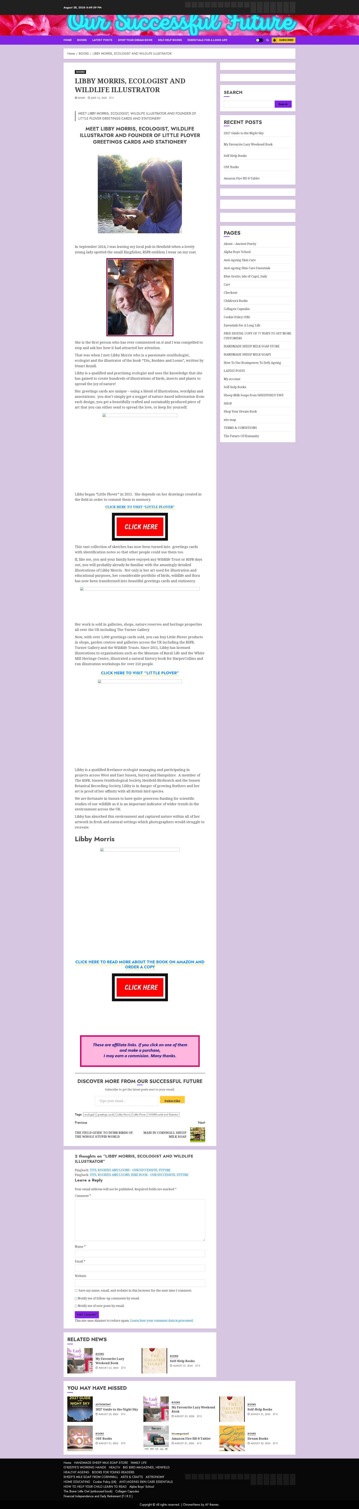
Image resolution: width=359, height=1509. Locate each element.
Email (80, 1261)
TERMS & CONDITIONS (240, 428)
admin (81, 98)
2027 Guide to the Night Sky (244, 133)
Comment (83, 1196)
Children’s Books (236, 301)
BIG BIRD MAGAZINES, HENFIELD (146, 1467)
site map (230, 419)
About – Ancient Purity (240, 244)
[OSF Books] (80, 1438)
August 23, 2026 (109, 1368)
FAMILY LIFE (139, 1463)
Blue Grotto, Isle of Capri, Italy (245, 276)
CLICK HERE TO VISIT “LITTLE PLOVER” (140, 673)
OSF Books (231, 167)
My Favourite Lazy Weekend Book (110, 1361)
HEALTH (114, 1467)
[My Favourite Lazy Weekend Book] (80, 1360)
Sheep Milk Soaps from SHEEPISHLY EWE (254, 395)
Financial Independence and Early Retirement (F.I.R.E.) (98, 1496)
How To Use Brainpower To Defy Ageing (252, 362)
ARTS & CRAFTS (132, 1477)
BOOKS (82, 40)
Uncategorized (180, 1433)
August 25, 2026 (108, 1414)
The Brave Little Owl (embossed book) (88, 1491)
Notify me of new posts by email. (101, 1306)
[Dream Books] (232, 1438)
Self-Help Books (182, 1361)
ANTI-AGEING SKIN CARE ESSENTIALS (146, 1482)
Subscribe (286, 40)
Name (80, 1246)
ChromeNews (191, 1504)
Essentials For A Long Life (207, 40)
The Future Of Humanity (241, 436)
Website (80, 1276)
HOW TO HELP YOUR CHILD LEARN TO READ (95, 1487)
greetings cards (105, 1114)
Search (233, 92)
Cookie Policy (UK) (237, 317)
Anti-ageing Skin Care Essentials (247, 268)
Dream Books (258, 1438)
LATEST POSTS (102, 40)
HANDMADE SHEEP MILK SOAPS (247, 354)
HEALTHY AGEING (76, 1472)
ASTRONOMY (103, 1404)
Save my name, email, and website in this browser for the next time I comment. (135, 1290)
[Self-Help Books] (154, 1360)
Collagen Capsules (237, 309)
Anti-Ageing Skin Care (240, 260)
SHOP (228, 403)
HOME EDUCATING (77, 1482)
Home (67, 1463)
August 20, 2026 (260, 1443)
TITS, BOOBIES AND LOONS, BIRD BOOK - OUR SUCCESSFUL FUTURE (139, 1175)
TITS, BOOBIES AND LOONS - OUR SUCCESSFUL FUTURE (130, 1170)
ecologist (89, 1114)
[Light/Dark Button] (259, 40)
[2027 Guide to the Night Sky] (80, 1409)
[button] (267, 40)
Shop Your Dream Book (135, 40)
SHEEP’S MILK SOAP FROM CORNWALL (91, 1477)
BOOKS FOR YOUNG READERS (113, 1472)
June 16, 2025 (99, 98)
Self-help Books (170, 40)
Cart (227, 284)
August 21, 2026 (183, 1365)
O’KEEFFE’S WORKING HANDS (85, 1467)
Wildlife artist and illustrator (163, 1114)
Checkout (230, 293)
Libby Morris (123, 1114)
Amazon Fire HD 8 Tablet (242, 178)
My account (232, 379)
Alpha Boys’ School (237, 252)
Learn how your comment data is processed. (162, 1321)
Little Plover (140, 1114)
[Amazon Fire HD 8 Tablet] (156, 1438)
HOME (68, 40)
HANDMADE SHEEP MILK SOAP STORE (252, 346)
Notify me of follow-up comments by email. (109, 1298)
